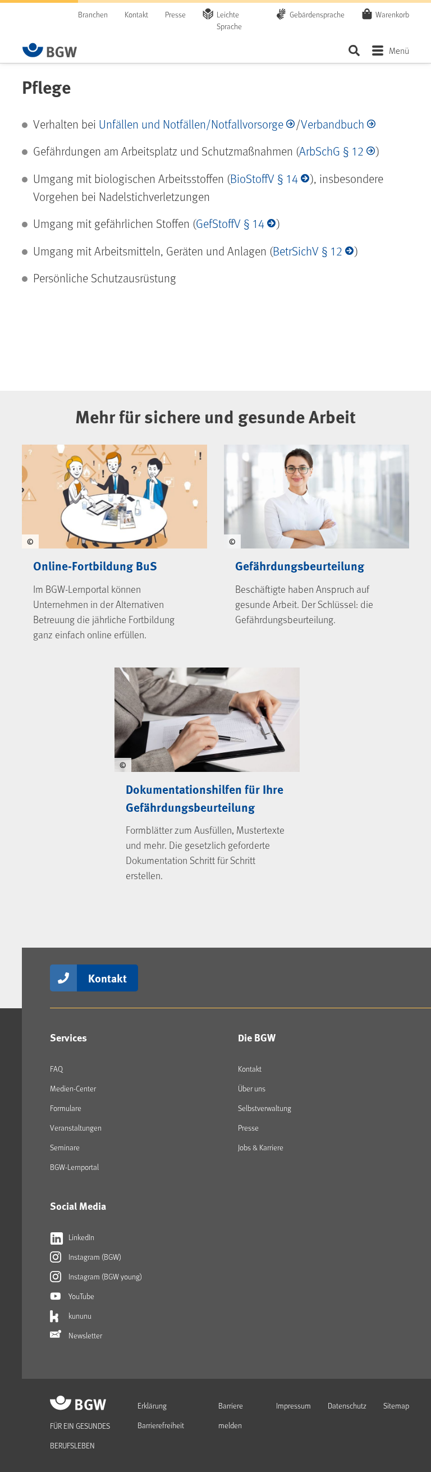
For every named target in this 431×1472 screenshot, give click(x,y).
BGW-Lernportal (74, 1167)
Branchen (93, 14)
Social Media (78, 1206)
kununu (79, 1315)
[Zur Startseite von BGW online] (50, 50)
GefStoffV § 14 (230, 223)
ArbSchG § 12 (331, 151)
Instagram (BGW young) (104, 1276)
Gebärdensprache (317, 14)
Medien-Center (73, 1088)
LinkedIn (80, 1237)
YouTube (80, 1296)
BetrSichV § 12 (307, 251)
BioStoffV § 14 (264, 178)
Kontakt (136, 14)
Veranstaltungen (76, 1127)
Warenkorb (392, 14)
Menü (399, 50)
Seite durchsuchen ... (353, 50)
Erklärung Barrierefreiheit (160, 1415)
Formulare (65, 1108)
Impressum (293, 1405)
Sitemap (396, 1405)
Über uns (251, 1088)
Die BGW (257, 1037)
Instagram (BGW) (94, 1256)
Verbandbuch (332, 124)
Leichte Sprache (229, 20)
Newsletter (84, 1335)
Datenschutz (347, 1405)
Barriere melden (230, 1415)
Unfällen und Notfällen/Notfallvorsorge (191, 124)
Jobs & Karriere (260, 1147)
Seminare (65, 1147)
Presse (175, 14)
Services (68, 1037)
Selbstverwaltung (264, 1108)
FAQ (56, 1068)
